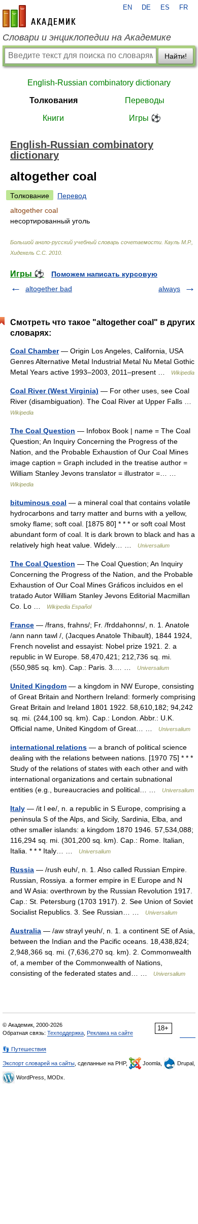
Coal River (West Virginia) (54, 391)
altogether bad (48, 289)
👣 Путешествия (24, 1049)
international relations (48, 747)
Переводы (144, 100)
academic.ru (39, 16)
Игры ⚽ (145, 118)
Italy (17, 808)
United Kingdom (38, 686)
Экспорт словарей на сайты (39, 1063)
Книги (53, 118)
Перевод (71, 196)
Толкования (53, 100)
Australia (25, 931)
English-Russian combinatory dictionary (99, 82)
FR (183, 7)
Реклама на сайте (110, 1033)
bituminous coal (38, 502)
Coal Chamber (34, 351)
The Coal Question (42, 431)
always (169, 289)
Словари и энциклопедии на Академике (87, 37)
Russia (22, 870)
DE (146, 7)
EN (127, 7)
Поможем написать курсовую (104, 274)
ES (165, 7)
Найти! (175, 56)
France (22, 625)
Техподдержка (65, 1033)
